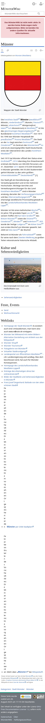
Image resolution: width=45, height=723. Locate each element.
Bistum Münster (9, 218)
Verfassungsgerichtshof (32, 194)
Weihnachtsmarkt (11, 313)
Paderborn (33, 221)
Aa (8, 142)
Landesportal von (12, 354)
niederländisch (16, 122)
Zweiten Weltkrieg (26, 237)
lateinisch (6, 128)
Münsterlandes (35, 145)
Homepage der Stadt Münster (17, 326)
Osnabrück (7, 145)
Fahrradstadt (29, 234)
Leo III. (31, 213)
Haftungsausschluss (22, 719)
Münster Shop (10, 343)
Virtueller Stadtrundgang (15, 351)
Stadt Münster (18, 689)
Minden (18, 221)
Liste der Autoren (18, 682)
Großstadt (6, 161)
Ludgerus (22, 224)
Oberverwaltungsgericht (20, 197)
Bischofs (36, 210)
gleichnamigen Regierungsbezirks (20, 131)
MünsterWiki (10, 9)
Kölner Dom (37, 224)
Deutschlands (28, 175)
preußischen (7, 139)
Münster (22, 672)
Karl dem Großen (27, 215)
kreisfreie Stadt (12, 119)
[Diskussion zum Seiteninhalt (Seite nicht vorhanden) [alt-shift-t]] (7, 50)
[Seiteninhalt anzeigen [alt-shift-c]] (2, 50)
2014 (15, 161)
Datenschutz (6, 717)
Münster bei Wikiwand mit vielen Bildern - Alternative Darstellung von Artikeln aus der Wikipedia (23, 337)
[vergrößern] (40, 110)
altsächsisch (15, 125)
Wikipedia (36, 672)
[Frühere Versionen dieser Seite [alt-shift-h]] (36, 50)
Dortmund (28, 142)
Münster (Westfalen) (22, 55)
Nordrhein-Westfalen (22, 133)
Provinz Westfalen (24, 139)
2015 (16, 166)
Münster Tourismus (12, 345)
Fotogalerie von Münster (15, 348)
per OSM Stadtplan (19, 526)
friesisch (38, 122)
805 (41, 221)
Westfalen (32, 128)
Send (6, 310)
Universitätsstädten (10, 175)
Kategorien (6, 689)
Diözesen (31, 218)
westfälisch (36, 119)
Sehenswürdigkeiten (13, 297)
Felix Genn (14, 230)
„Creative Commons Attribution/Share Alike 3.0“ (21, 680)
